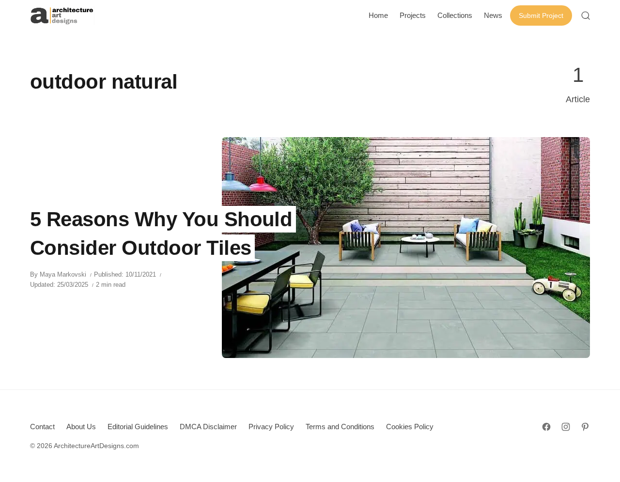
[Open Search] (585, 15)
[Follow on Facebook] (546, 426)
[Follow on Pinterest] (585, 426)
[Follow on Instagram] (565, 426)
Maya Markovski (63, 274)
